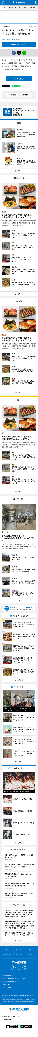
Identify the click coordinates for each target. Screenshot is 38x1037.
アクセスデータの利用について (12, 981)
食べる (11, 7)
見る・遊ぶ (18, 7)
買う (25, 7)
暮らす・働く (32, 7)
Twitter (19, 967)
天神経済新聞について (9, 975)
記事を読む (19, 79)
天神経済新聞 (19, 2)
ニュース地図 (6, 26)
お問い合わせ (7, 984)
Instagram (24, 967)
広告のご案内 (7, 987)
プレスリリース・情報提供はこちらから (14, 978)
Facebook (13, 967)
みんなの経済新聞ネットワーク (19, 1009)
